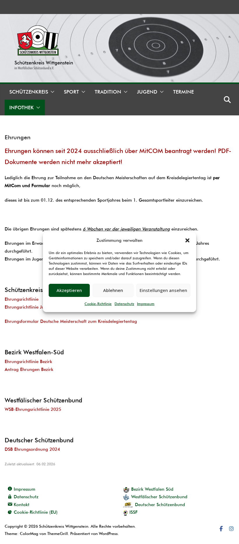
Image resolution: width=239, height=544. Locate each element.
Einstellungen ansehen (163, 290)
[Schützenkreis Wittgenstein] (119, 17)
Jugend (147, 92)
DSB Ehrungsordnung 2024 (32, 449)
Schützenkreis (28, 92)
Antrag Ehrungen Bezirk (29, 369)
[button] (187, 240)
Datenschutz (124, 304)
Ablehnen (113, 290)
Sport (71, 92)
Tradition (108, 92)
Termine (183, 92)
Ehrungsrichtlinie (21, 299)
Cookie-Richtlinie (98, 304)
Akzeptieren (69, 290)
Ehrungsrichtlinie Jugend (30, 307)
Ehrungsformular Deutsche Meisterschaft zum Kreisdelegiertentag (71, 321)
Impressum (145, 304)
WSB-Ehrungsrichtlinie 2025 (33, 409)
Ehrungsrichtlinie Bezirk (28, 361)
